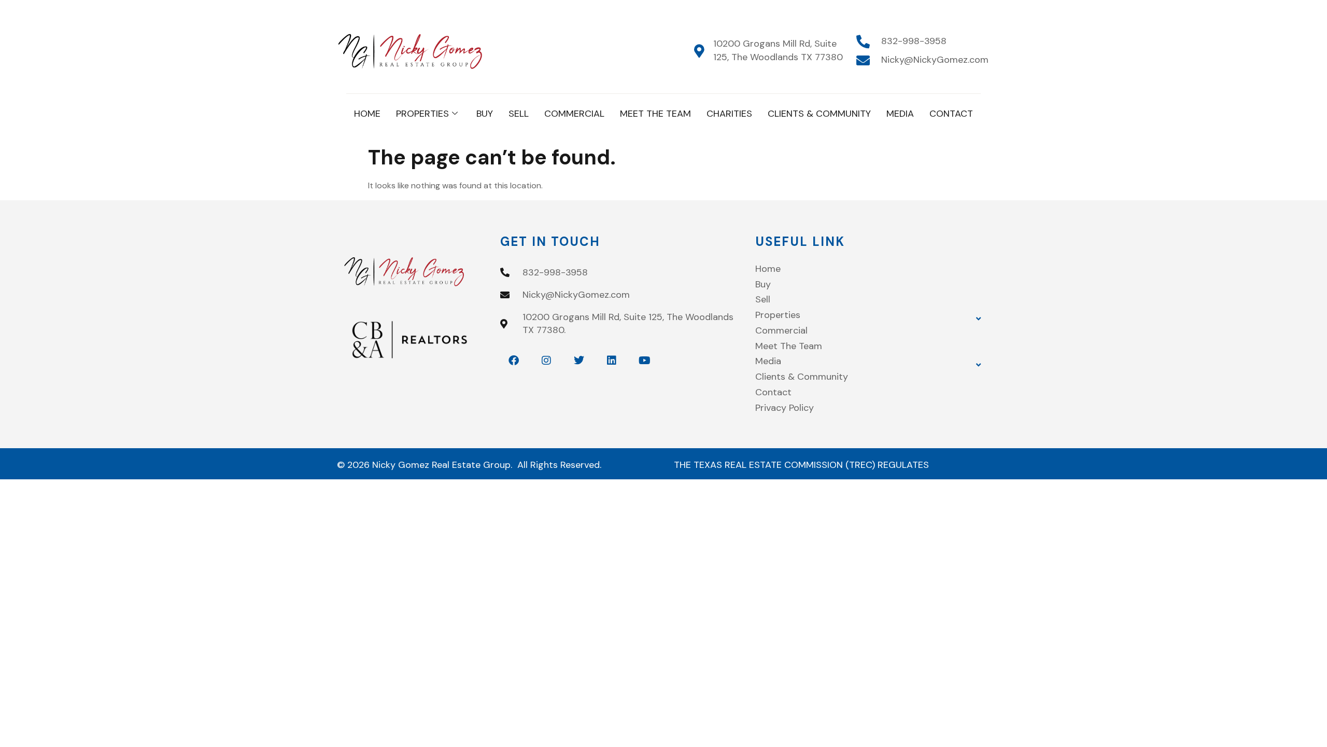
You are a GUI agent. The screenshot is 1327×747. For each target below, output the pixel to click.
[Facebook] (513, 360)
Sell (519, 113)
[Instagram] (546, 360)
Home (367, 113)
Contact (951, 113)
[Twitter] (579, 360)
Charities (729, 113)
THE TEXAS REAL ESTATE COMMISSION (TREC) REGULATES (801, 465)
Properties (422, 113)
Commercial (574, 113)
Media (900, 113)
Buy (484, 113)
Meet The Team (655, 113)
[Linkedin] (611, 360)
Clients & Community (819, 113)
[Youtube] (644, 360)
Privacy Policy (784, 408)
